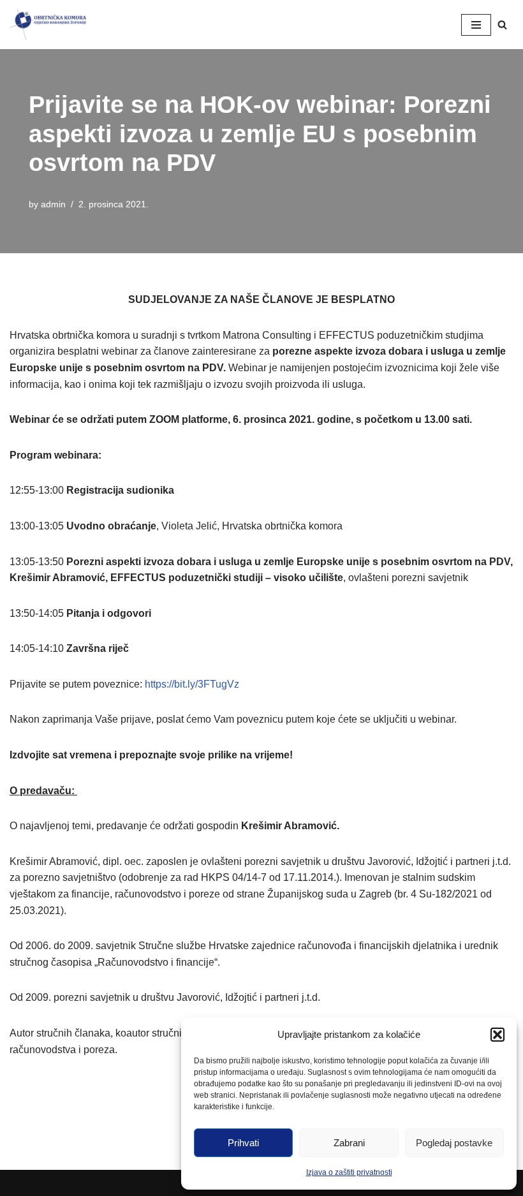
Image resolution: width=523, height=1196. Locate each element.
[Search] (502, 24)
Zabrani (349, 1142)
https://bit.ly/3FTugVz (192, 684)
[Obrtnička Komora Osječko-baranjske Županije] (48, 24)
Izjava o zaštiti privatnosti (349, 1172)
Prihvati (243, 1142)
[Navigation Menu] (476, 25)
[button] (497, 1034)
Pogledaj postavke (454, 1142)
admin (53, 204)
